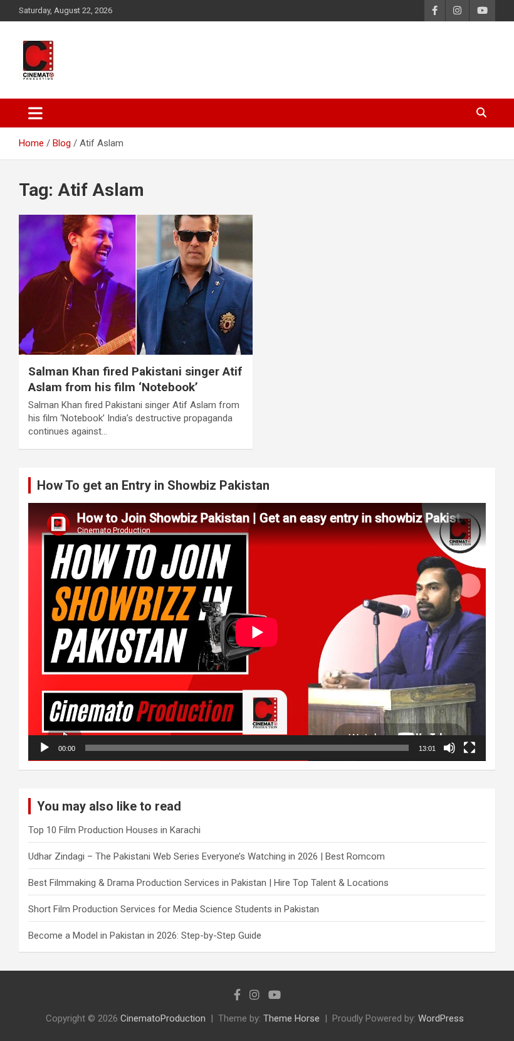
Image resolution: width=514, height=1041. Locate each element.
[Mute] (449, 748)
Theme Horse (291, 1018)
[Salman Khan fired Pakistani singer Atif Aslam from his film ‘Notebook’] (135, 284)
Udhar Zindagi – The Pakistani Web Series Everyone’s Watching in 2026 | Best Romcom (206, 856)
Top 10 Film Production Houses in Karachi (114, 830)
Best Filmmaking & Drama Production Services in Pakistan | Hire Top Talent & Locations (208, 882)
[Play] (44, 748)
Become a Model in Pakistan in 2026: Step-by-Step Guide (144, 935)
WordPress (441, 1018)
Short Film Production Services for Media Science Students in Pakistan (173, 909)
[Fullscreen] (469, 748)
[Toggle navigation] (35, 113)
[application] (257, 632)
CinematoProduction (163, 1018)
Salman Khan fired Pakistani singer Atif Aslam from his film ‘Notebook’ (135, 379)
